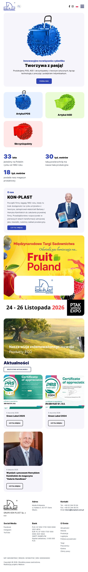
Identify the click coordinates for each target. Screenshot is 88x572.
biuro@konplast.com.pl (74, 510)
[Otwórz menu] (82, 6)
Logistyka (64, 536)
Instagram (7, 530)
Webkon (21, 564)
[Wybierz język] (77, 6)
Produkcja (64, 533)
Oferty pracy (65, 551)
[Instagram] (73, 6)
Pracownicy (64, 546)
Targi (62, 543)
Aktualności (64, 528)
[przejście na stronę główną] (10, 6)
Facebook (7, 527)
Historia (63, 531)
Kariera (63, 548)
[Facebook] (69, 6)
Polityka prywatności (68, 539)
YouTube (7, 532)
